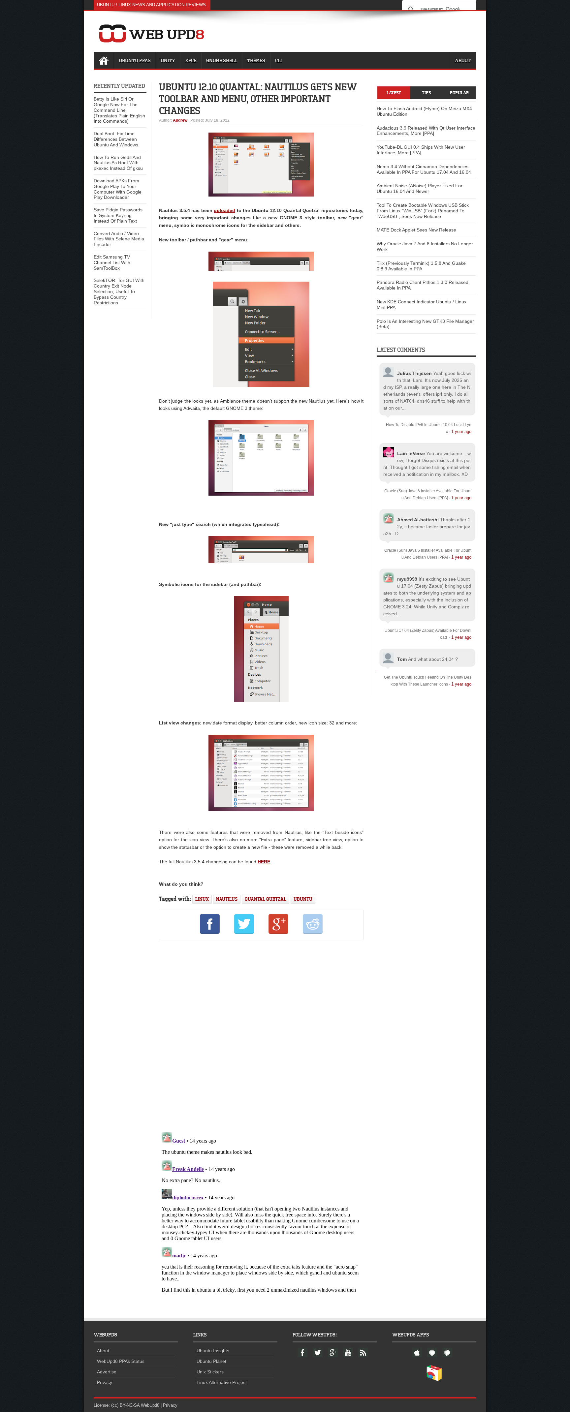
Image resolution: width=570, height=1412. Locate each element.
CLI (278, 60)
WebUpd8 (150, 1405)
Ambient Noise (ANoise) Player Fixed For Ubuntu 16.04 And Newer (419, 188)
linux (202, 899)
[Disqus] (261, 1034)
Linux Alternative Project (222, 1382)
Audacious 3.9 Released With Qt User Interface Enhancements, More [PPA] (426, 130)
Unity (168, 60)
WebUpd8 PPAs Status (120, 1361)
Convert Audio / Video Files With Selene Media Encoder (119, 239)
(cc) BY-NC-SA (125, 1405)
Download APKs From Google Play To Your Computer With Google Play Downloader (118, 189)
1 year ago (461, 431)
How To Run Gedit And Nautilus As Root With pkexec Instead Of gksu (118, 163)
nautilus (227, 899)
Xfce (190, 60)
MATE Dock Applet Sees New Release (416, 229)
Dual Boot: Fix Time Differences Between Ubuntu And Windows (116, 139)
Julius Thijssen (414, 373)
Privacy (104, 1382)
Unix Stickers (210, 1371)
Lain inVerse (411, 453)
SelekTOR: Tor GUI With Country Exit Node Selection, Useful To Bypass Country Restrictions (119, 291)
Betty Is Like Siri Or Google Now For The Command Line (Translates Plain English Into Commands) (119, 110)
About (463, 60)
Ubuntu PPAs (135, 60)
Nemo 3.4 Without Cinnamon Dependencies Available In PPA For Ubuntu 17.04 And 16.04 (424, 169)
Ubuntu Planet (211, 1361)
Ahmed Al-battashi (418, 519)
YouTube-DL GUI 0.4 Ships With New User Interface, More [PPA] (421, 149)
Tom (402, 659)
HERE (264, 861)
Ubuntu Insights (213, 1350)
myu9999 (407, 579)
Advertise (106, 1371)
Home (103, 60)
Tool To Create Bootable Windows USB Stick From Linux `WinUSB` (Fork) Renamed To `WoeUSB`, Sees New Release (423, 210)
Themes (256, 60)
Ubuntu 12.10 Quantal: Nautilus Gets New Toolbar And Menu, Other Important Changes (257, 98)
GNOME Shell (221, 60)
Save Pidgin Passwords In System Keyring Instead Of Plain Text (118, 215)
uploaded (224, 210)
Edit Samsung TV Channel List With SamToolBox (112, 262)
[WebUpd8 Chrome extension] (434, 1379)
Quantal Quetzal (265, 899)
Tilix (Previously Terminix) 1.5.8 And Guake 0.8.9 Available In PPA (421, 266)
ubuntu (303, 899)
